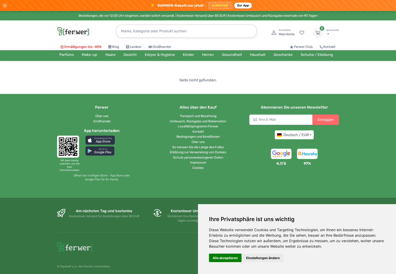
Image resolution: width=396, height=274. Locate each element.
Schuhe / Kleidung (317, 54)
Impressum (198, 162)
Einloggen (326, 120)
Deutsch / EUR (296, 135)
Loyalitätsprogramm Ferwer (198, 126)
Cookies (198, 168)
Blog (115, 47)
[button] (100, 140)
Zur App (243, 5)
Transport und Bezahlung (198, 116)
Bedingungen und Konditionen (198, 137)
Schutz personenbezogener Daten (198, 157)
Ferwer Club (303, 47)
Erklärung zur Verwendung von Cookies (198, 152)
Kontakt (329, 47)
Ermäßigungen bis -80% (83, 47)
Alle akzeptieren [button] (225, 258)
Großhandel (162, 47)
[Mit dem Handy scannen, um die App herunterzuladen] (69, 147)
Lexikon (135, 47)
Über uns (101, 116)
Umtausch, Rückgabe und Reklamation (198, 121)
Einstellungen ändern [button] (263, 258)
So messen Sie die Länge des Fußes (198, 147)
